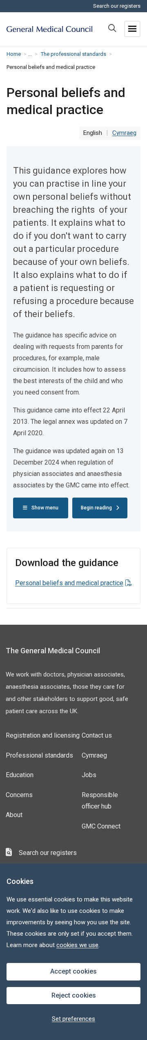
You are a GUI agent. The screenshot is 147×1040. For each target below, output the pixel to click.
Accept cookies (73, 971)
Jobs (89, 775)
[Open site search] (112, 28)
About (14, 815)
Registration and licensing (43, 735)
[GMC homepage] (49, 29)
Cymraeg (94, 755)
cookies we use (77, 945)
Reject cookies (73, 995)
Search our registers (116, 6)
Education (19, 775)
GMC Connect (101, 826)
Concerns (19, 795)
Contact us (97, 735)
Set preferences (73, 1018)
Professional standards (39, 755)
